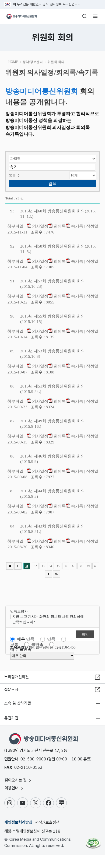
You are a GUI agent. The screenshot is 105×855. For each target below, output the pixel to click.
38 (80, 566)
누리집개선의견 (16, 676)
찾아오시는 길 (16, 780)
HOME (13, 62)
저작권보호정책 (47, 822)
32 (35, 566)
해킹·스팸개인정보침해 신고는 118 (32, 831)
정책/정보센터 (33, 62)
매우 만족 (25, 639)
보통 (14, 644)
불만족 (37, 644)
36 (65, 566)
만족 (51, 639)
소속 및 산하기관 (17, 703)
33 (42, 566)
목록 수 (14, 175)
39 (88, 566)
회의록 (59, 226)
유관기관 (11, 718)
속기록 (76, 226)
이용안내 (12, 788)
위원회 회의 (55, 62)
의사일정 (39, 226)
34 (50, 566)
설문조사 (11, 689)
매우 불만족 (21, 649)
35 (58, 566)
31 (26, 566)
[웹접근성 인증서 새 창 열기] (93, 841)
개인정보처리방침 (18, 822)
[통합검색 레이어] (84, 16)
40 (95, 566)
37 (73, 566)
